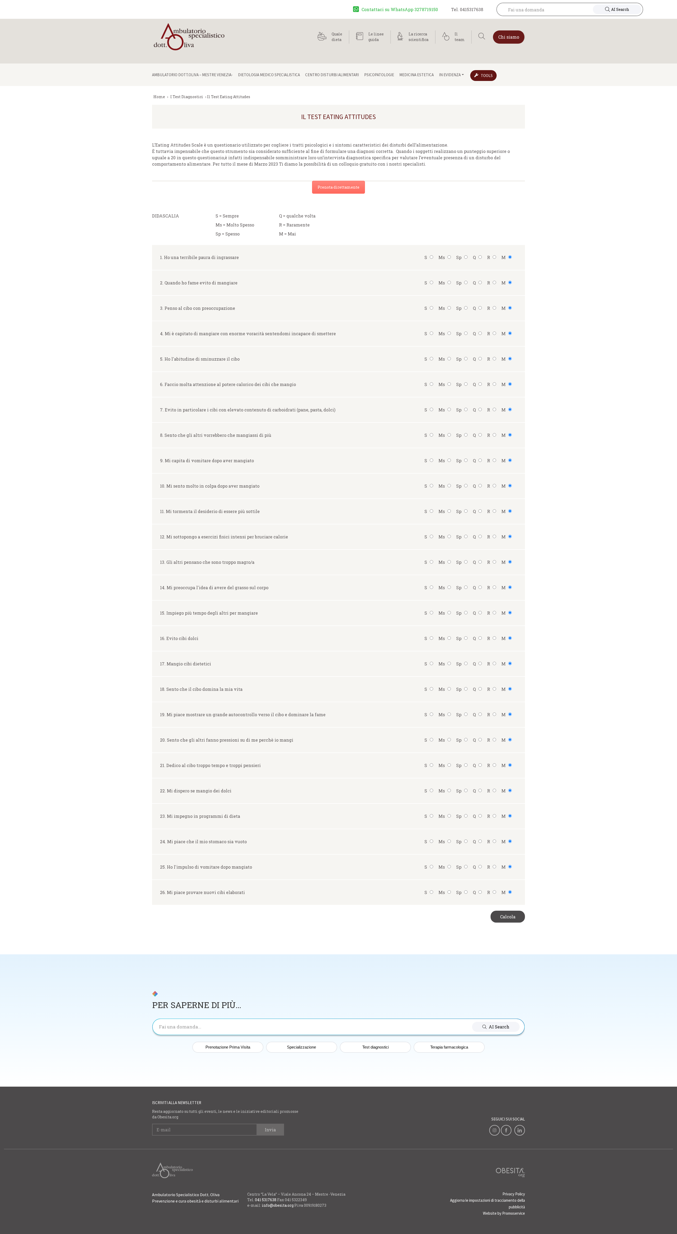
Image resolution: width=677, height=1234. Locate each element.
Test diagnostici (375, 1047)
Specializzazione (301, 1047)
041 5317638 (265, 1199)
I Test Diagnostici (186, 96)
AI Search (620, 9)
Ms (441, 257)
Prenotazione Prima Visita (227, 1047)
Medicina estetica (416, 74)
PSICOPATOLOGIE (379, 74)
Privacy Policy (513, 1193)
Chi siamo (508, 37)
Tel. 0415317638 (467, 9)
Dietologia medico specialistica (269, 74)
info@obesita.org (278, 1205)
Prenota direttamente (338, 187)
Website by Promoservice (504, 1213)
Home (159, 96)
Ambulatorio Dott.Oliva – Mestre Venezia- (192, 74)
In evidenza (450, 74)
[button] (496, 1027)
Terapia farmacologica (449, 1047)
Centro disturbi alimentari (332, 74)
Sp (458, 257)
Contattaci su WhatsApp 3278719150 (400, 9)
